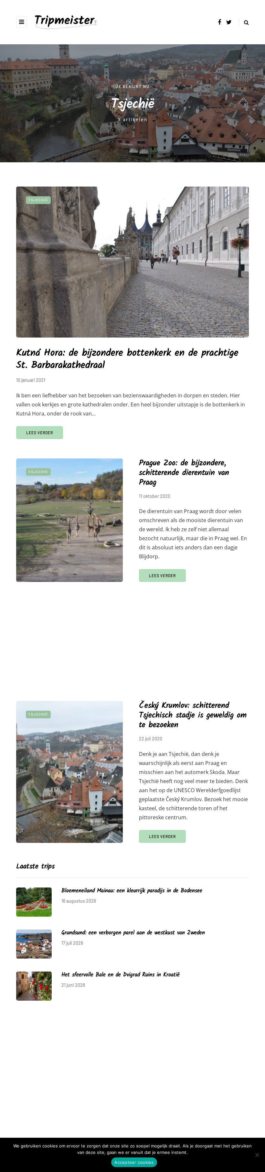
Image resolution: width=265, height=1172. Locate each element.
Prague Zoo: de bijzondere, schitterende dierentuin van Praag (184, 473)
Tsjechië (38, 200)
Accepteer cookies (134, 1162)
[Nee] (257, 1155)
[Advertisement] (132, 636)
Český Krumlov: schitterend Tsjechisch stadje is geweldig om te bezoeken (193, 715)
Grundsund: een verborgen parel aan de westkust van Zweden (133, 933)
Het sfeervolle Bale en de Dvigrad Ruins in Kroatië (120, 975)
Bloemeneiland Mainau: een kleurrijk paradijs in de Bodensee (131, 891)
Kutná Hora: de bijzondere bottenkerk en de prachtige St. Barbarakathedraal (127, 359)
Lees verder (39, 432)
